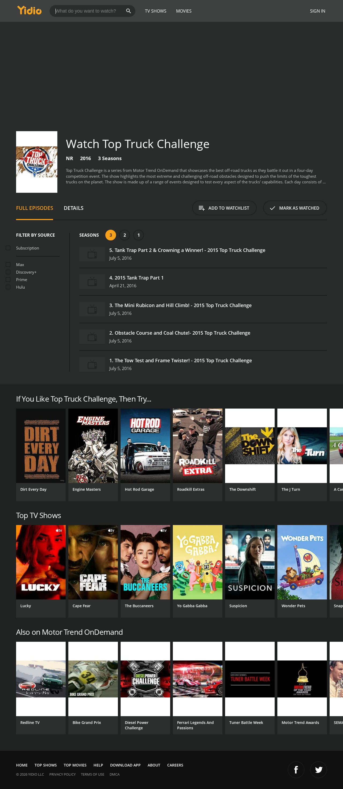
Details (73, 208)
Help (98, 765)
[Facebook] (296, 769)
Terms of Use (92, 774)
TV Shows (155, 11)
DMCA (115, 774)
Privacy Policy (62, 774)
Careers (175, 765)
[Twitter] (318, 769)
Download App (125, 765)
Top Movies (75, 765)
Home (22, 765)
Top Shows (46, 765)
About (154, 765)
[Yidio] (29, 12)
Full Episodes (34, 208)
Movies (184, 11)
